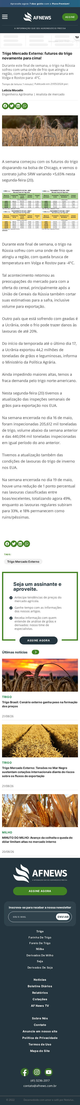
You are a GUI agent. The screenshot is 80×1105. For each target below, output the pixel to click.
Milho (7, 832)
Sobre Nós (40, 1018)
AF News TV (40, 1005)
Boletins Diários (40, 986)
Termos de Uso (40, 1044)
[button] (5, 106)
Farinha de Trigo (40, 937)
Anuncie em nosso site (40, 1031)
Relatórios (40, 992)
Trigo (7, 697)
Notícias (40, 979)
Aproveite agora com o (39, 3)
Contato (40, 1024)
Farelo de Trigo (40, 943)
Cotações (40, 999)
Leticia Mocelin (12, 90)
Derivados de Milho (40, 955)
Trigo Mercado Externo (23, 561)
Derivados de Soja (40, 967)
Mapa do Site (40, 1051)
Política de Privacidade (39, 1037)
